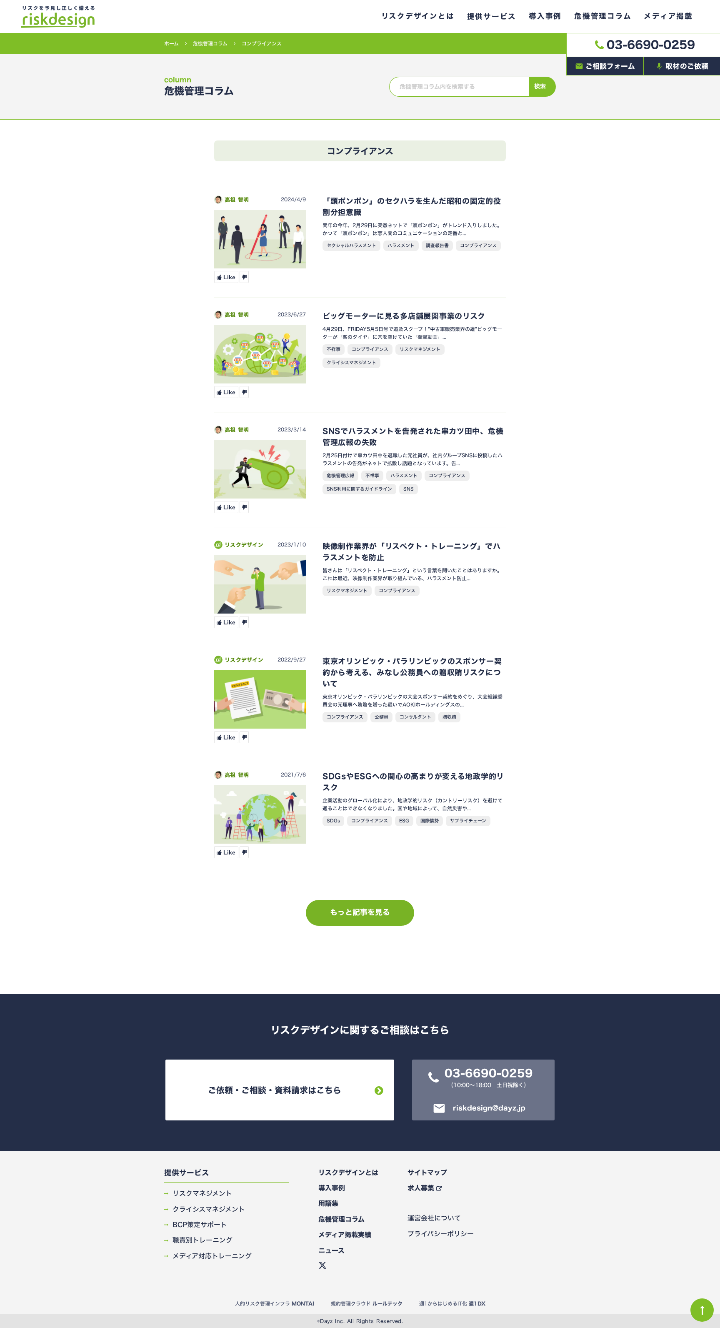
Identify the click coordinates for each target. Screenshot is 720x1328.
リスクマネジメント (420, 349)
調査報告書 (437, 245)
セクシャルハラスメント (351, 245)
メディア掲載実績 (344, 1234)
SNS (408, 489)
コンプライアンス (478, 245)
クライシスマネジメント (351, 362)
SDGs (333, 820)
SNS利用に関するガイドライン (359, 489)
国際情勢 (429, 820)
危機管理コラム (210, 43)
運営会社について (434, 1218)
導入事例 (331, 1188)
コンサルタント (415, 717)
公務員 (381, 717)
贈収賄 (449, 717)
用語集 (328, 1203)
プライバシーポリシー (441, 1233)
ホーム (171, 43)
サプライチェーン (468, 820)
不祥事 (333, 349)
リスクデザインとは (348, 1172)
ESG (404, 820)
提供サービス (186, 1173)
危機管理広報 (340, 475)
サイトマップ (427, 1172)
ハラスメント (401, 245)
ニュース (331, 1250)
